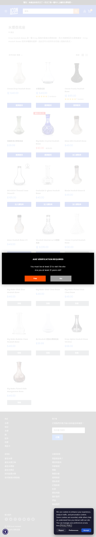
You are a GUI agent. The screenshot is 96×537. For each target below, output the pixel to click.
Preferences (73, 530)
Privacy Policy (66, 526)
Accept (86, 530)
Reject (61, 530)
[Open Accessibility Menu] (5, 532)
